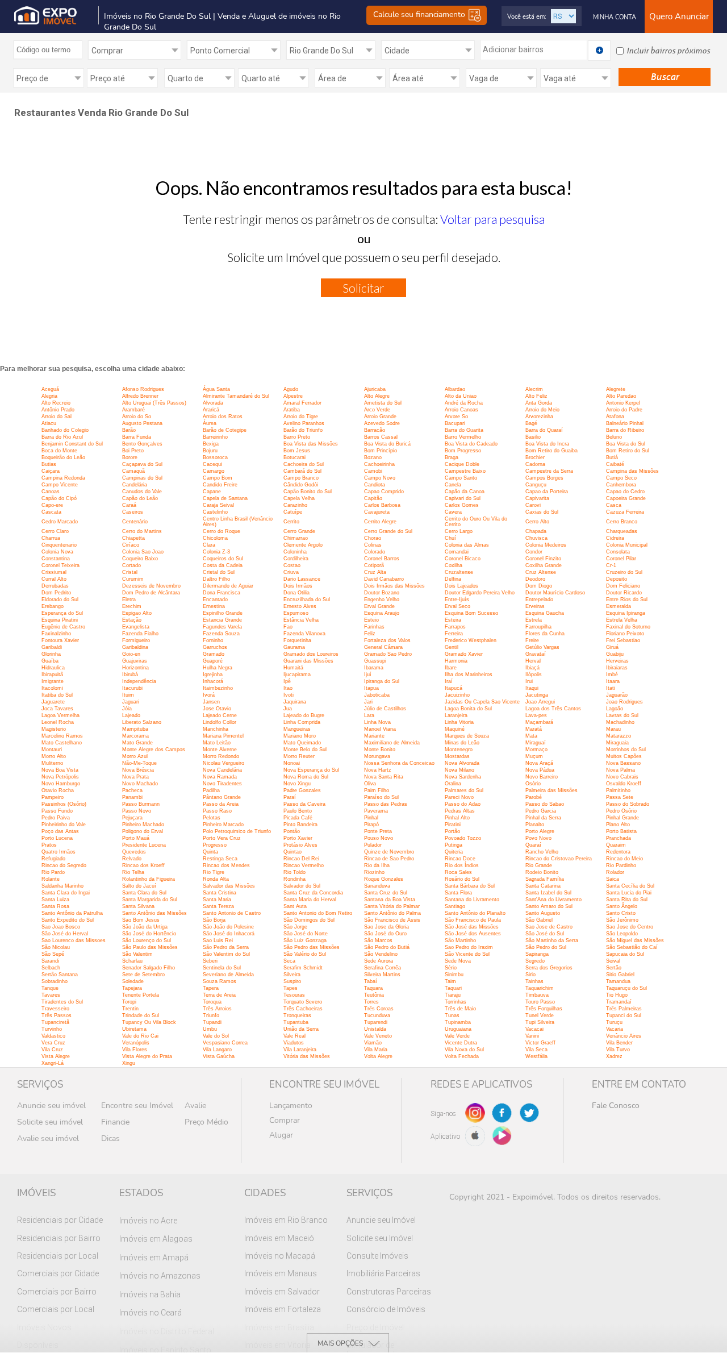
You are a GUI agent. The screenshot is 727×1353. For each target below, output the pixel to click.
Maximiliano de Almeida (392, 743)
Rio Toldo (294, 872)
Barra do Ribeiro (625, 430)
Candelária (134, 485)
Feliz (369, 633)
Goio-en (131, 654)
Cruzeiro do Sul (624, 572)
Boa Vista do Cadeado (471, 444)
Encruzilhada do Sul (306, 599)
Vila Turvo (618, 1049)
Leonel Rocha (57, 722)
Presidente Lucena (144, 845)
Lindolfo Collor (219, 722)
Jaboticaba (377, 695)
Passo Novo (136, 811)
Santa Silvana (138, 906)
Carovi (533, 505)
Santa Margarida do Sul (149, 899)
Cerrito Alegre (380, 521)
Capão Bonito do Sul (307, 491)
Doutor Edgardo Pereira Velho (480, 593)
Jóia (127, 708)
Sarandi (50, 961)
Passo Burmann (141, 804)
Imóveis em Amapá (154, 1257)
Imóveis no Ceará (150, 1312)
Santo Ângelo (621, 906)
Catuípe (292, 512)
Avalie (195, 1105)
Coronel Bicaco (463, 558)
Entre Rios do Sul (626, 599)
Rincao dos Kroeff (143, 865)
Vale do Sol (216, 1036)
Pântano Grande (222, 797)
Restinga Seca (220, 858)
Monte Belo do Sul (305, 749)
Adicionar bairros (513, 49)
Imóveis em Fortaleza (282, 1309)
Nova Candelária (222, 770)
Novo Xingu (297, 783)
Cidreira (615, 538)
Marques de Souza (467, 736)
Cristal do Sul (219, 572)
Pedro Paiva (55, 818)
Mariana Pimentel (223, 736)
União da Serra (301, 1029)
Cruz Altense (540, 572)
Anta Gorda (538, 403)
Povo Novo (538, 838)
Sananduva (377, 886)
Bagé (531, 423)
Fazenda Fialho (140, 633)
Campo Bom (217, 478)
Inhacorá (213, 681)
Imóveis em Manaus (280, 1273)
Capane (212, 491)
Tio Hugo (617, 995)
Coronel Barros (381, 558)
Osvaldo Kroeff (623, 783)
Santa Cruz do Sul (385, 893)
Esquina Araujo (381, 613)
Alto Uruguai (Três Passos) (154, 403)
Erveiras (535, 606)
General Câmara (383, 647)
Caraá (129, 505)
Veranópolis (135, 1043)
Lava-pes (536, 715)
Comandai (457, 552)
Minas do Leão (462, 743)
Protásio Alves (300, 845)
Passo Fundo (57, 811)
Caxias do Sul (541, 512)
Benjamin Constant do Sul (72, 444)
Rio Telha (133, 872)
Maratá (533, 729)
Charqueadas (621, 531)
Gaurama (294, 647)
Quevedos (134, 852)
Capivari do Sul (463, 498)
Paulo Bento (297, 811)
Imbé (612, 674)
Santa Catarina (543, 886)
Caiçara (50, 471)
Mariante (374, 736)
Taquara (373, 988)
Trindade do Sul (140, 1015)
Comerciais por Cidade (58, 1273)
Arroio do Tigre (300, 416)
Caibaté (615, 464)
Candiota (374, 485)
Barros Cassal (381, 437)
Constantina (55, 558)
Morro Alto (53, 756)
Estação (131, 620)
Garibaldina (135, 647)
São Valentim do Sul (226, 954)
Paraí (289, 797)
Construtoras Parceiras (388, 1291)
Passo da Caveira (304, 804)
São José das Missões (472, 927)
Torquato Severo (302, 1002)
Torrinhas (455, 1002)
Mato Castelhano (61, 743)
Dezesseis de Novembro (151, 586)
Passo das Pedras (385, 804)
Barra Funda (136, 437)
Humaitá (293, 668)
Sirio (530, 974)
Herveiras (617, 661)
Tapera (211, 988)
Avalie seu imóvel (48, 1138)
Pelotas (211, 818)
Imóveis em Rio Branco (286, 1220)
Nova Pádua (539, 770)
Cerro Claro (55, 531)
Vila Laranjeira (299, 1049)
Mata (531, 736)
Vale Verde (457, 1036)
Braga (451, 457)
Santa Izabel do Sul (548, 893)
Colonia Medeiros (545, 545)
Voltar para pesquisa (492, 219)
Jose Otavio (217, 708)
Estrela (533, 620)
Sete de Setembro (143, 974)
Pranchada (618, 838)
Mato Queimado (302, 743)
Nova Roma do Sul (305, 777)
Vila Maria (375, 1049)
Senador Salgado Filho (148, 968)
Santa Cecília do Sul (630, 886)
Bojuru (210, 450)
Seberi (210, 961)
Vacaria (614, 1029)
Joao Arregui (540, 702)
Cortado (131, 565)
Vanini (532, 1036)
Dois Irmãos (297, 586)
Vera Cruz (53, 1043)
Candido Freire (220, 485)
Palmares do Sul (464, 790)
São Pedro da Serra (226, 947)
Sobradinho (54, 981)
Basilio (533, 437)
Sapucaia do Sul (625, 954)
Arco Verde (377, 410)
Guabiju (615, 654)
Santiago (455, 906)
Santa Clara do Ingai (65, 893)
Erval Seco (457, 606)
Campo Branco (301, 478)
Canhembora (621, 485)
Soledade (133, 981)
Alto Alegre (377, 396)
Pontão (291, 831)
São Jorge (295, 927)
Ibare (451, 668)
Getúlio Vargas (542, 647)
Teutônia (374, 995)
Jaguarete (53, 702)
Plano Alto (618, 824)
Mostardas (457, 756)
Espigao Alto (137, 613)
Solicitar (363, 288)
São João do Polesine (228, 927)
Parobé (533, 797)
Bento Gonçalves (142, 444)
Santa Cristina (219, 893)
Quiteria (454, 852)
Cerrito (291, 521)
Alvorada (213, 403)
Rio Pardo (53, 872)
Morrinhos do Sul (626, 749)
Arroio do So (136, 416)
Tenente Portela (140, 995)
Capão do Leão (140, 498)
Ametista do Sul (383, 403)
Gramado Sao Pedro (388, 654)
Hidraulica (53, 668)
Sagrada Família (544, 879)
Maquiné (455, 729)
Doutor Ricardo (624, 593)
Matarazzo (618, 736)
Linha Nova (377, 722)
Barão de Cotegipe (224, 430)
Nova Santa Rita (383, 777)
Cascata (51, 512)
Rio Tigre (213, 872)
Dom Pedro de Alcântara (151, 593)
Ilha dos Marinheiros (468, 674)
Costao (291, 565)
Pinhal (371, 818)
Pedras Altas (460, 811)
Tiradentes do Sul (62, 1002)
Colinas (373, 545)
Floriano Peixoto (625, 633)
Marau (613, 729)
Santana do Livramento (472, 899)
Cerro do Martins (142, 531)
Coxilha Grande (543, 565)
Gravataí (535, 654)
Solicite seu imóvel (50, 1122)
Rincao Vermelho (303, 865)
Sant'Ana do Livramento (553, 899)
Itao (288, 688)
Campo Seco (621, 478)
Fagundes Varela (222, 627)
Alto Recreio (55, 403)
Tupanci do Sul (623, 1015)
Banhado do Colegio (65, 430)
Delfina (453, 579)
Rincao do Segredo (63, 865)
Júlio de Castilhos (385, 708)
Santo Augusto (542, 913)
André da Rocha (464, 403)
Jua (287, 708)
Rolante (50, 879)
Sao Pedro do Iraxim (469, 947)
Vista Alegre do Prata (147, 1056)
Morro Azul (135, 756)
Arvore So (456, 416)
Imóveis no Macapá (279, 1255)
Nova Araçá (539, 763)
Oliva (370, 783)
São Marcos (378, 940)
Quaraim (616, 845)
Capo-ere (52, 505)
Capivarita (537, 498)
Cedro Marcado (59, 521)
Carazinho (295, 505)
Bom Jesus (296, 450)
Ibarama (373, 668)
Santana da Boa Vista (389, 899)
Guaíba (50, 661)
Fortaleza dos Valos (387, 640)
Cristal (129, 572)
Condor (533, 552)
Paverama (376, 811)
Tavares (50, 995)
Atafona (615, 416)
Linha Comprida (301, 722)
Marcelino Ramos (62, 736)
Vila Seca (536, 1049)
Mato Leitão (217, 743)
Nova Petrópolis (60, 777)
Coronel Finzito (543, 558)
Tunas (452, 1015)
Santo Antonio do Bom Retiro (317, 913)
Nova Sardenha (463, 777)
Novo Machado (140, 783)
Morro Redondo (221, 756)
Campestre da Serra (549, 471)
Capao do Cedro (625, 491)
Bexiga (211, 444)
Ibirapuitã (52, 674)
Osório (533, 783)
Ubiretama (134, 1029)
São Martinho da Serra (551, 940)
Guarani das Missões (308, 661)
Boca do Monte (59, 450)
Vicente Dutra (461, 1043)
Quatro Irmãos (58, 852)
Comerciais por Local (55, 1309)
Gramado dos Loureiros (311, 654)
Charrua (50, 538)
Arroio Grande (380, 416)
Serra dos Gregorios (549, 968)
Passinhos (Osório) (63, 804)
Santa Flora (458, 893)
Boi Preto (133, 450)
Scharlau (132, 961)
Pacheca (132, 790)
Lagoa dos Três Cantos (553, 708)
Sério (451, 968)
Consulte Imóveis (377, 1255)
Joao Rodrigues (624, 702)
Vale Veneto (378, 1036)
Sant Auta (295, 906)
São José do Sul (544, 933)
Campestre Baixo (465, 471)
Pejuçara (132, 818)
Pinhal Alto (457, 818)
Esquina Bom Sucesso (471, 613)
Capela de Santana (225, 498)
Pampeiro (52, 797)
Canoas (50, 491)
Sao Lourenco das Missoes (73, 940)
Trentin (130, 1008)
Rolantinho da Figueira (148, 879)
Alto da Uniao (461, 396)
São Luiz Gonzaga (305, 940)
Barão (129, 430)
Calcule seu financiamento (420, 15)
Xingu (128, 1063)
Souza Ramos (219, 981)
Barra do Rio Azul (62, 437)
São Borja (214, 920)
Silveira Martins (382, 974)
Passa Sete (619, 797)
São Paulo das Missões (150, 947)
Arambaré (133, 410)
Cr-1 (611, 565)
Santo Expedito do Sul (67, 920)
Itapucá (453, 688)
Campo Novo (379, 478)
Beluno (614, 437)
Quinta (210, 852)
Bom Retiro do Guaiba (551, 450)
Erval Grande (379, 606)
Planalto (534, 824)
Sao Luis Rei (218, 940)
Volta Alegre (378, 1056)
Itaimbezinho (218, 688)
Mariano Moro (299, 736)
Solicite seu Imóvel (379, 1238)
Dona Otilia (296, 593)
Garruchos (215, 647)
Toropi (129, 1002)
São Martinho (460, 940)
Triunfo (211, 1015)
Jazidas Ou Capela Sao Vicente (482, 702)
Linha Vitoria (459, 722)
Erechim (131, 606)
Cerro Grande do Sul (388, 531)
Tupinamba (458, 1022)
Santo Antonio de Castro (232, 913)
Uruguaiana (458, 1029)
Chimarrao (295, 538)
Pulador (373, 845)
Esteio (371, 620)
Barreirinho (215, 437)
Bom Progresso (463, 450)
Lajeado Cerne (220, 715)
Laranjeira (456, 715)
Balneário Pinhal (625, 423)
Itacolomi (52, 688)
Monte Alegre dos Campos (153, 749)
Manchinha (215, 729)
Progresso (215, 845)
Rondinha (294, 879)
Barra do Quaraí (544, 430)
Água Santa (216, 389)
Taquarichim (539, 988)
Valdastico (53, 1036)
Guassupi (375, 661)
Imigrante (52, 681)
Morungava (377, 756)
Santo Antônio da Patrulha (72, 913)
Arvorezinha (539, 416)
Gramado (213, 654)
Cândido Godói (300, 485)
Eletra (129, 599)
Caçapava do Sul (142, 464)
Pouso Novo (378, 838)
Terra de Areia (219, 995)
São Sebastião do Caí (632, 947)
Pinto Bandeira (300, 824)
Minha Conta (614, 17)
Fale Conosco (616, 1105)
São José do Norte (305, 933)
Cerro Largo (459, 531)
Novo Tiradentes (222, 783)
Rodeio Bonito (541, 872)
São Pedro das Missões (311, 947)
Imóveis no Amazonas (159, 1275)
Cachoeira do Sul (303, 464)
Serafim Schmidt (303, 968)
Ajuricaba (375, 389)
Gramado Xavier (464, 654)
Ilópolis (533, 674)
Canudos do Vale (142, 491)
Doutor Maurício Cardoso (555, 593)
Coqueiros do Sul (223, 558)
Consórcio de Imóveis (385, 1309)
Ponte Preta (378, 831)
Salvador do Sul (301, 886)
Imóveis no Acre (148, 1220)
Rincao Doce (460, 858)
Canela (453, 485)
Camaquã (133, 471)
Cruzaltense (459, 572)
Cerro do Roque (221, 531)
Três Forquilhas (543, 1008)
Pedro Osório (621, 811)
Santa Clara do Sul (144, 893)
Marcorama (135, 736)
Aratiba (291, 410)
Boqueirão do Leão (63, 457)
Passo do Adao (463, 804)
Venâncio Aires (623, 1036)
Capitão (373, 498)
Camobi (373, 471)
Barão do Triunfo (303, 430)
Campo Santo (461, 478)
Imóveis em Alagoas (156, 1238)
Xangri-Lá (52, 1063)
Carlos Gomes (462, 505)
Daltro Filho (216, 579)
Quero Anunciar (679, 16)
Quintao (292, 852)
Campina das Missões (632, 471)
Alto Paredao (621, 396)
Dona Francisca (221, 593)
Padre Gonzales (302, 790)
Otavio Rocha (57, 790)
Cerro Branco (621, 521)
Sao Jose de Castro (549, 927)
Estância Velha (301, 620)
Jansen (211, 702)
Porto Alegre (539, 831)
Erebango (52, 606)
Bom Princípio (380, 450)
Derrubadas (55, 586)
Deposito (616, 579)
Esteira (453, 620)
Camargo (213, 471)
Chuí (450, 538)
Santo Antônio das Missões (154, 913)
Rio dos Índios (462, 865)
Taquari (453, 988)
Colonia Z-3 (216, 552)
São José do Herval (64, 933)
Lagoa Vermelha (60, 715)
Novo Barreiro (541, 777)
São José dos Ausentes (473, 933)
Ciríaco (130, 545)
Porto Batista (621, 831)
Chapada (535, 531)
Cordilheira (295, 558)
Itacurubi (132, 688)
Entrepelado (539, 599)
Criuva (291, 572)
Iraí (449, 681)
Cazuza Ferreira (625, 512)
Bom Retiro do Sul (627, 450)
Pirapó (371, 824)
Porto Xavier (297, 838)
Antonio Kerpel (623, 403)
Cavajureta (377, 512)
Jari (368, 702)
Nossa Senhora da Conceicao (399, 763)
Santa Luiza (55, 899)
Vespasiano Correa (225, 1043)
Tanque (50, 988)
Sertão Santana (59, 974)
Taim (450, 981)
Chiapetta (133, 538)
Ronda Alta (216, 879)
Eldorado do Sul (59, 599)
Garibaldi (51, 647)
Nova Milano (459, 770)
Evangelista (135, 627)
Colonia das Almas (467, 545)
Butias (48, 464)
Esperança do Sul (62, 613)
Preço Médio (206, 1122)
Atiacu (48, 423)
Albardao (455, 389)
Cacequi (212, 464)
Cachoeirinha (379, 464)
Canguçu (535, 485)
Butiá (612, 457)
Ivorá (209, 695)
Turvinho (51, 1029)
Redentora (618, 852)
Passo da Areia (221, 804)
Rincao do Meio (624, 858)
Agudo (290, 389)
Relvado (131, 858)
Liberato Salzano (141, 722)
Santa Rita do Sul (626, 899)
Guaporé (213, 661)
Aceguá (50, 389)
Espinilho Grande (223, 613)
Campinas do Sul (142, 478)
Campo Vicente (59, 485)
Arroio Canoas (461, 410)
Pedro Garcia (540, 811)
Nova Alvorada (462, 763)
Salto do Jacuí (139, 886)
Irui (529, 681)
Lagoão (614, 708)
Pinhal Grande (622, 818)
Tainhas (534, 981)
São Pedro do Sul (545, 947)
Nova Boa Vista (59, 770)
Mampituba (135, 729)
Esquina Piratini (59, 620)
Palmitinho (618, 790)
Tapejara (132, 988)
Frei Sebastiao (623, 640)
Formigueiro (136, 640)
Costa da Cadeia (223, 565)
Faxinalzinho (56, 633)
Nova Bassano (623, 763)
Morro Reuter (299, 756)
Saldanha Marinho (62, 886)
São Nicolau (55, 947)
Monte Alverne (220, 749)
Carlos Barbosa (382, 505)
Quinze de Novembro (389, 852)
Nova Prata (135, 777)
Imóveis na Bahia (150, 1294)
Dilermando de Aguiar (228, 586)
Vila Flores (134, 1049)
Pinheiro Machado (143, 824)
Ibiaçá (532, 668)
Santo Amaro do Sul (549, 906)
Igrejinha (213, 674)
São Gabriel (539, 920)
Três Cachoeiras (303, 1008)
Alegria (49, 396)
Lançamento (290, 1105)
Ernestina (214, 606)
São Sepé (52, 954)
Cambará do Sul (302, 471)
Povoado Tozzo (463, 838)
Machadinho (620, 722)
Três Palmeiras (624, 1008)
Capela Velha (299, 498)
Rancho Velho (541, 852)
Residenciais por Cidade (60, 1220)
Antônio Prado (57, 410)
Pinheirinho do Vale (63, 824)
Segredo (535, 961)
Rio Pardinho (621, 865)
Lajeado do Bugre (303, 715)
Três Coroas (379, 1008)
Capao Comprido (384, 491)
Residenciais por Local (57, 1255)
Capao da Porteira (546, 491)
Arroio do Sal (56, 416)
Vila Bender (619, 1043)
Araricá (211, 410)
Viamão (373, 1043)
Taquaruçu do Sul (626, 988)
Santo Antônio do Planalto (475, 913)
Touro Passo (540, 1002)
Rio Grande (538, 865)
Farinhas (374, 627)
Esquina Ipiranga (625, 613)
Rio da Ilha (377, 865)
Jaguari (130, 702)
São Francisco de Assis (392, 920)
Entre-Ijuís (457, 599)
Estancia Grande (222, 620)
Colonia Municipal (626, 545)
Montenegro (459, 749)
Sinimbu (454, 974)
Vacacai (534, 1029)
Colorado (374, 552)
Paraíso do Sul (381, 797)
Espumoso (295, 613)
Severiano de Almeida (228, 974)
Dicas (110, 1138)
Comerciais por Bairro (57, 1291)
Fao (288, 627)
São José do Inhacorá (228, 933)
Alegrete (615, 389)
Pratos (49, 845)
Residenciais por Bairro (59, 1238)
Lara (369, 715)
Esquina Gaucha (544, 613)
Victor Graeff (540, 1043)
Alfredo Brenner (140, 396)
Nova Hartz (377, 770)
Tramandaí (619, 1002)
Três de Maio (460, 1008)
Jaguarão (617, 695)
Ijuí (367, 674)
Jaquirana (294, 702)
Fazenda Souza (221, 633)
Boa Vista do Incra (547, 444)
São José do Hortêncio (149, 933)
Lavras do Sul (622, 715)
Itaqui (531, 688)
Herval (533, 661)
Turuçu (614, 1022)
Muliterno (52, 763)
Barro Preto (296, 437)
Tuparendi (375, 1022)
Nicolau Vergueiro (223, 763)
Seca (289, 961)
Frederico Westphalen (470, 640)
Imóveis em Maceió (279, 1238)
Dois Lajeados (461, 586)
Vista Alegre (55, 1056)
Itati (610, 688)
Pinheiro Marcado (223, 824)
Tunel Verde (539, 1015)
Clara (209, 545)
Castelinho (215, 512)
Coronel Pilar (621, 558)
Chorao (372, 538)
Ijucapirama (297, 674)
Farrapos (455, 627)
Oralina (453, 783)
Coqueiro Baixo (140, 558)
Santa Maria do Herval (309, 899)
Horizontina (135, 668)
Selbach (50, 968)
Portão (452, 831)
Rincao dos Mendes (226, 865)
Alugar (281, 1135)
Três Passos (56, 1015)
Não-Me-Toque (139, 763)
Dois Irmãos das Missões (394, 586)
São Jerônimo (622, 920)
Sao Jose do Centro (629, 927)
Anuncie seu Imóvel (381, 1220)
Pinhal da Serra (543, 818)
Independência (139, 681)
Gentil (451, 647)
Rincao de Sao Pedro (389, 858)
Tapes (290, 988)
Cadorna (535, 464)
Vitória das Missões (306, 1056)
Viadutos (293, 1043)
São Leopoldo (622, 933)
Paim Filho (376, 790)
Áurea (209, 423)
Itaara (613, 681)
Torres (371, 1002)
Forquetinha (297, 640)
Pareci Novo (459, 797)
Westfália (536, 1056)
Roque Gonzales (383, 879)
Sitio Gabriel (620, 974)
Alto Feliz (536, 396)
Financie (115, 1122)
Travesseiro (55, 1008)
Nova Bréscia (138, 770)
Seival (613, 961)
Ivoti (288, 695)
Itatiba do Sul (57, 695)
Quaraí (533, 845)
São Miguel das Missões (635, 940)
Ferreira (454, 633)
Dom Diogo (538, 586)
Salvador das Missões (229, 886)
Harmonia (456, 661)
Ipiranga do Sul (381, 681)
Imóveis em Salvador (282, 1291)
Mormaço (536, 749)
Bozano (373, 457)
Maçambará (539, 722)
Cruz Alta (375, 572)
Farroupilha (538, 627)
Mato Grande (137, 743)
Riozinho (374, 872)
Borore (129, 457)
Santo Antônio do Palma (392, 913)
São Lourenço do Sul (146, 940)
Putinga (453, 845)
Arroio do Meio (542, 410)
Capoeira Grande (626, 498)
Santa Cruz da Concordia (313, 893)
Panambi (132, 797)
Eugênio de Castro (63, 627)
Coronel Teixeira (60, 565)
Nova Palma (620, 770)
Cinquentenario (59, 545)
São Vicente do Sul (467, 954)
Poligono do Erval (142, 831)
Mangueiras (297, 729)
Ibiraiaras (617, 668)
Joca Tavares (57, 708)
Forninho (213, 640)
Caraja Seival (218, 505)
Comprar (284, 1120)
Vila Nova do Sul (464, 1049)
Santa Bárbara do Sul (470, 886)
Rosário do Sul (462, 879)
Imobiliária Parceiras (383, 1273)
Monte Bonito (379, 749)
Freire (532, 640)
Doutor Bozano (381, 593)
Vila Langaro (217, 1049)
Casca (613, 505)
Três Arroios (217, 1008)
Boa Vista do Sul (625, 444)
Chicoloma (215, 538)
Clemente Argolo (303, 545)
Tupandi (212, 1022)
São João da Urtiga (145, 927)
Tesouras (294, 995)
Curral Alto (53, 579)
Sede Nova (458, 961)
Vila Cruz (52, 1049)
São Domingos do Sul (309, 920)
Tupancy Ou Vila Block (149, 1022)
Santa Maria (217, 899)
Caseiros (132, 512)
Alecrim (534, 389)
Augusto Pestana (142, 423)
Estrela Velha (621, 620)
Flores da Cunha (545, 633)
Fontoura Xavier (60, 640)
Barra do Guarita (464, 430)
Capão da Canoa (464, 491)
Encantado (215, 599)
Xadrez (614, 1056)
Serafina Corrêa (382, 968)
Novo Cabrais (622, 777)
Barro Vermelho (463, 437)
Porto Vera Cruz (222, 838)
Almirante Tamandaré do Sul (236, 396)
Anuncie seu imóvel (51, 1105)
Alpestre (293, 396)
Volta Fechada (462, 1056)
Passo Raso (217, 811)
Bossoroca (215, 457)
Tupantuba (295, 1022)
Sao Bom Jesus (141, 920)
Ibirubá (130, 674)
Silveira (291, 974)
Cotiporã (374, 565)
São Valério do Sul (304, 954)
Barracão (374, 430)
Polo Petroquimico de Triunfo (237, 831)
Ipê (287, 681)
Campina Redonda (63, 478)
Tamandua (618, 981)
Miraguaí (535, 743)
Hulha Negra (217, 668)
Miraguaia (617, 743)
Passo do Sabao (544, 804)
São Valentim (137, 954)
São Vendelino (381, 954)
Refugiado (53, 858)
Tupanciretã (55, 1022)
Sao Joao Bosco (60, 927)
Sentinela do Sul (222, 968)
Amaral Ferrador (302, 403)
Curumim (133, 579)
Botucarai (294, 457)
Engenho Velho (381, 599)
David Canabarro (384, 579)
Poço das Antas (60, 831)
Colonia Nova (57, 552)
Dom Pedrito (56, 593)
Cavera (453, 512)
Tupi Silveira (539, 1022)
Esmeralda (618, 606)
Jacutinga (536, 695)
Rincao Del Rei (301, 858)
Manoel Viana (380, 729)
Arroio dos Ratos (223, 416)
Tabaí (370, 981)
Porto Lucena (57, 838)
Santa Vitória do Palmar (392, 906)
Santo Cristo (621, 913)
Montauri (51, 749)
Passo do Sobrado (627, 804)
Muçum (534, 756)
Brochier (535, 457)
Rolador (615, 872)
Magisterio (53, 729)
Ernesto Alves (299, 606)
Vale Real (294, 1036)
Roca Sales (458, 872)
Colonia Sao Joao (143, 552)
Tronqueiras (297, 1015)
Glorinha (51, 654)
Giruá (612, 647)
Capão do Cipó (59, 498)
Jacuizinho (457, 695)
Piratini (453, 824)
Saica (612, 879)
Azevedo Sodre (382, 423)
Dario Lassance (301, 579)
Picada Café (297, 818)
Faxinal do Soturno (628, 627)
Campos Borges (544, 478)
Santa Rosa (55, 906)
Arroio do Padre (624, 410)
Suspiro (292, 981)
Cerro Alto (537, 521)
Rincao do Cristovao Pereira (558, 858)
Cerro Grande (299, 531)
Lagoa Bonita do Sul (468, 708)
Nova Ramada (220, 777)
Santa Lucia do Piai (628, 893)
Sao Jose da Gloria (386, 927)
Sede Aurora (378, 961)
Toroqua (212, 1002)
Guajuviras (134, 661)
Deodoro (535, 579)
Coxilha (453, 565)
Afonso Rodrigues (143, 389)
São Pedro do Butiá (387, 947)
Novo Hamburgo (60, 783)
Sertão (613, 968)
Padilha (211, 790)
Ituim (128, 695)
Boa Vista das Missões (310, 444)
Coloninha (295, 552)
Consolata (618, 552)
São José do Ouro (385, 933)
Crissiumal (53, 572)
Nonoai (291, 763)
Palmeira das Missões (551, 790)
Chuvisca (536, 538)
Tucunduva (377, 1015)
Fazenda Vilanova (304, 633)
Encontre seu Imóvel (137, 1105)
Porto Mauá (135, 838)
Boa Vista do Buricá (387, 444)
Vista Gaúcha (219, 1056)
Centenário (135, 521)
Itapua (371, 688)
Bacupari (455, 423)
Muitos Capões (624, 756)
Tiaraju (453, 995)
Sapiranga (537, 954)
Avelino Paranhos (303, 423)
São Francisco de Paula (473, 920)
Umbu (210, 1029)
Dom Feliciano (623, 586)
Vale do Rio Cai (140, 1036)
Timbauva (537, 995)
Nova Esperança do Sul (311, 770)
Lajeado (131, 715)
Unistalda (375, 1029)
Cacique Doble (462, 464)
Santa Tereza (218, 906)
